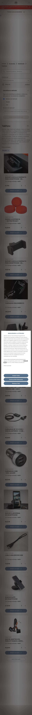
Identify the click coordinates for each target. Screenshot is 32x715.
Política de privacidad (7, 365)
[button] (16, 379)
